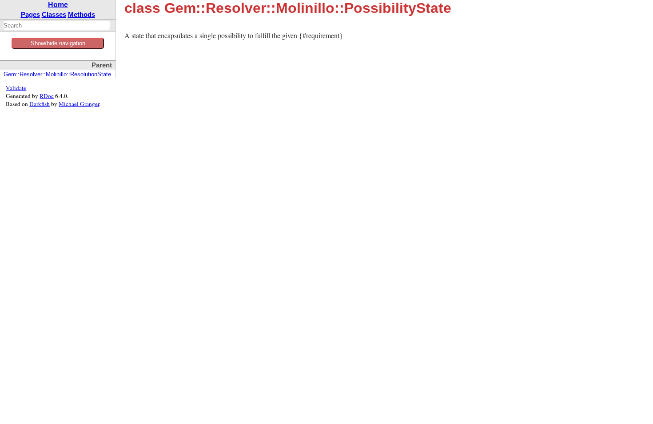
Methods (81, 14)
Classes (54, 14)
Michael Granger (79, 104)
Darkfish (39, 104)
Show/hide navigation (58, 43)
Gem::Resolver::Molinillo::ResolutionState (57, 74)
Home (58, 4)
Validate (16, 88)
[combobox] (57, 25)
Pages (30, 14)
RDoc (47, 96)
